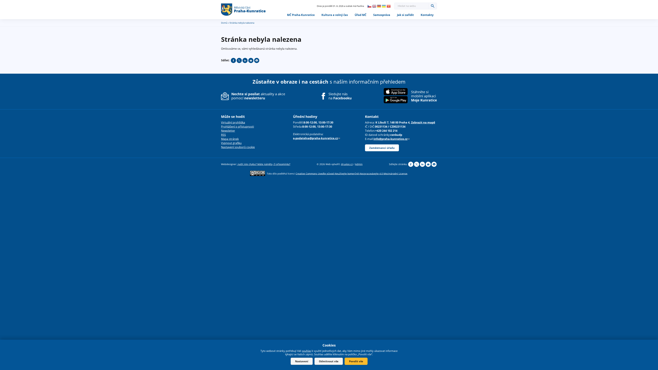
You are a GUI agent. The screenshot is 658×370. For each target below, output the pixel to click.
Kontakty (427, 15)
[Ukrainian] (384, 6)
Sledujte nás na (340, 96)
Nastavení (301, 361)
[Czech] (369, 6)
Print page (256, 60)
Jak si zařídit (405, 15)
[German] (379, 6)
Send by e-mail (250, 60)
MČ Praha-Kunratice (301, 15)
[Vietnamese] (389, 6)
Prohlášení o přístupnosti (237, 126)
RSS (223, 135)
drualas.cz (347, 164)
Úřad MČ (360, 15)
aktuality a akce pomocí (258, 96)
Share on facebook (233, 60)
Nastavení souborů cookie (238, 147)
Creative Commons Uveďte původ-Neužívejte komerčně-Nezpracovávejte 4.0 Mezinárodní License (351, 173)
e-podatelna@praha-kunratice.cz (316, 138)
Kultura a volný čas (334, 15)
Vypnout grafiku (231, 143)
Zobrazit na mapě (423, 122)
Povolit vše (356, 361)
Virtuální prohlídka (233, 122)
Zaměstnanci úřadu (382, 148)
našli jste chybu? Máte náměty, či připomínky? (263, 164)
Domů (224, 22)
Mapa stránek (230, 139)
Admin (359, 164)
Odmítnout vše (328, 361)
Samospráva (381, 15)
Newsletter (228, 131)
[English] (374, 6)
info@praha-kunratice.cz (392, 139)
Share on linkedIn (245, 60)
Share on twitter (239, 60)
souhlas (306, 351)
